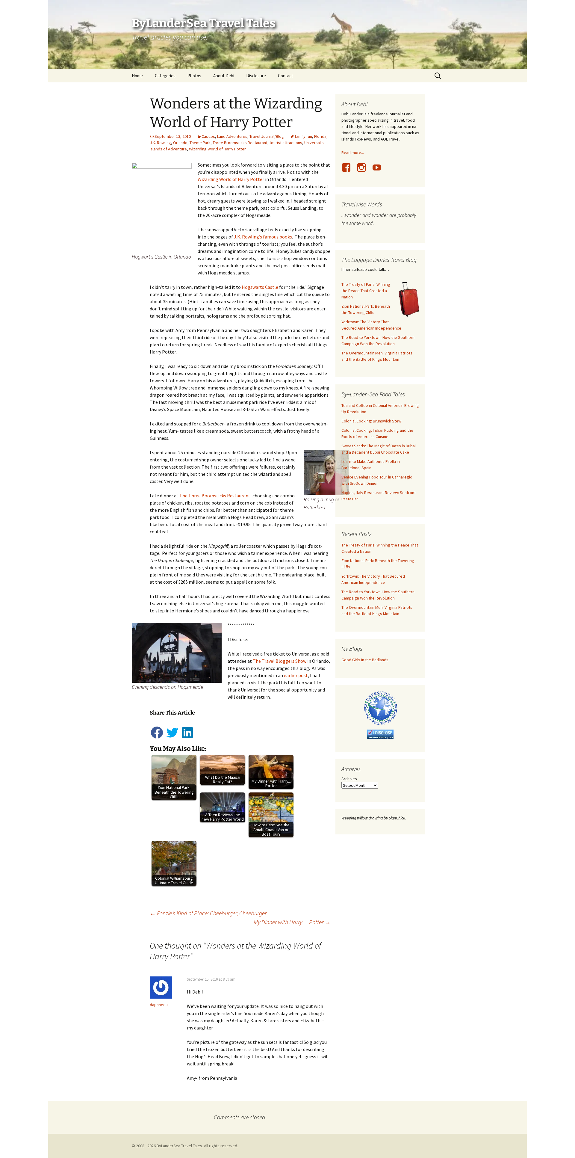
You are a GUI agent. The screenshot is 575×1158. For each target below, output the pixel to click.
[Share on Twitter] (172, 738)
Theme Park (200, 142)
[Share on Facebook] (157, 738)
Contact (285, 75)
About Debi (223, 75)
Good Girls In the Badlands (364, 659)
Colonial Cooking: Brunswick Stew (371, 421)
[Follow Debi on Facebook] (348, 170)
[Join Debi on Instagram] (364, 170)
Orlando (180, 142)
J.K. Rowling (160, 142)
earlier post (296, 675)
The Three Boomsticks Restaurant (214, 496)
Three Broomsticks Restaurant (240, 142)
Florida (320, 136)
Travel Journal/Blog (266, 136)
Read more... (352, 152)
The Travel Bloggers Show (279, 661)
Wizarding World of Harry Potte (230, 179)
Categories (165, 75)
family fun (303, 136)
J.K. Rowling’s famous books (263, 237)
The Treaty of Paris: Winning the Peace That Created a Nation (365, 291)
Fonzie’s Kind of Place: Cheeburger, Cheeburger (208, 913)
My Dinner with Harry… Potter (292, 922)
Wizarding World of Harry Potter (217, 149)
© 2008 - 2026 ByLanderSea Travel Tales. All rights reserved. (185, 1145)
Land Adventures (232, 136)
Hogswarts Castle (260, 287)
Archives (349, 778)
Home (137, 75)
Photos (194, 75)
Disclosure (256, 75)
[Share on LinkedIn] (187, 738)
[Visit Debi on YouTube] (379, 170)
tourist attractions (286, 142)
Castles (208, 136)
